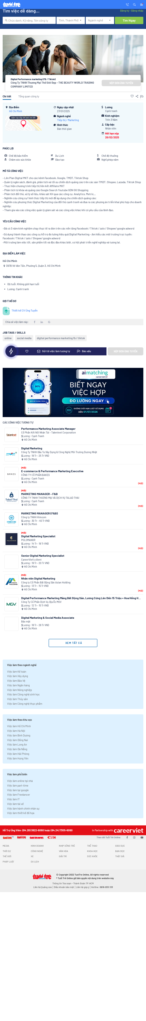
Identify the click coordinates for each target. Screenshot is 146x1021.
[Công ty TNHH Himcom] (11, 519)
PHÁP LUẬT (8, 861)
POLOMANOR (28, 540)
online (8, 338)
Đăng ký (124, 10)
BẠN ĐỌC (120, 851)
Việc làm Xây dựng (17, 676)
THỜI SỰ (7, 851)
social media (24, 338)
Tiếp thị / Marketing (68, 120)
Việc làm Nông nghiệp (19, 689)
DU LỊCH (35, 861)
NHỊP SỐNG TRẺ (67, 845)
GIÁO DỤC (120, 845)
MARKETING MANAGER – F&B (39, 494)
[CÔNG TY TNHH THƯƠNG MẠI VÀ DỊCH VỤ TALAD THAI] (11, 497)
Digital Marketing (31, 448)
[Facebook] (127, 837)
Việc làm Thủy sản (17, 699)
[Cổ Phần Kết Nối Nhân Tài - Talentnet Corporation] (11, 435)
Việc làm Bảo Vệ (16, 680)
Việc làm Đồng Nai (17, 740)
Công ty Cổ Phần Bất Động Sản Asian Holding (46, 582)
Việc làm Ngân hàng (18, 685)
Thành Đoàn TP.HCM (83, 883)
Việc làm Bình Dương (18, 735)
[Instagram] (134, 837)
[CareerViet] (128, 830)
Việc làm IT (13, 799)
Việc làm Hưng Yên (17, 758)
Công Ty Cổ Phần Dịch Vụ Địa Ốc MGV (41, 601)
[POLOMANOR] (11, 539)
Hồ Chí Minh (15, 111)
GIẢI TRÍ (63, 856)
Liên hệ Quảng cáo (42, 887)
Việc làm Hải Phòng (18, 753)
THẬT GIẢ (119, 856)
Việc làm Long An (17, 744)
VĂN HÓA (63, 851)
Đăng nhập (137, 10)
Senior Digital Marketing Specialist (42, 555)
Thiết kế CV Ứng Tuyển (25, 310)
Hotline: (102, 887)
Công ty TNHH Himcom (33, 517)
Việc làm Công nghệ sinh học (23, 694)
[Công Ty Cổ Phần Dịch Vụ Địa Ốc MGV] (11, 604)
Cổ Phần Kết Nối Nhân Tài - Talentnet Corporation (48, 432)
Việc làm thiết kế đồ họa (20, 813)
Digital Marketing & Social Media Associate (47, 617)
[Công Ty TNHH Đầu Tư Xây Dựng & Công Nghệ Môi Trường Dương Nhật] (11, 454)
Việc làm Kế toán (16, 671)
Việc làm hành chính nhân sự (23, 808)
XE (32, 856)
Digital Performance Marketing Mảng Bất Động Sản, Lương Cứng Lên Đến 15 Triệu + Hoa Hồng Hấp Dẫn (81, 598)
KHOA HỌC (92, 851)
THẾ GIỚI (7, 856)
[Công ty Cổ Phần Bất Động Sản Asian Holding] (11, 581)
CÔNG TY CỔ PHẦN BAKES (35, 474)
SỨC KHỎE (92, 856)
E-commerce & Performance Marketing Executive (52, 471)
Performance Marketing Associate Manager (48, 428)
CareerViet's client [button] (31, 559)
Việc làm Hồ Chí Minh (19, 726)
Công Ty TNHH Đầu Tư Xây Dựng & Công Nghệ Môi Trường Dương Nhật (59, 452)
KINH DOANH (37, 845)
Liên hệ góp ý (82, 887)
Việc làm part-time (17, 785)
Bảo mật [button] (25, 621)
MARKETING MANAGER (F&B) (39, 513)
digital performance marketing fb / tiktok (61, 338)
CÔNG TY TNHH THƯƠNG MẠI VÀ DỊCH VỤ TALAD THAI (50, 497)
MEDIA (6, 845)
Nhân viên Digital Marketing (38, 578)
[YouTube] (142, 837)
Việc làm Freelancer (18, 794)
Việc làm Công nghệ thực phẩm (24, 703)
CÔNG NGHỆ (37, 851)
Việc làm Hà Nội (16, 730)
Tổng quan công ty (28, 96)
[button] (134, 4)
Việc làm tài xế (15, 803)
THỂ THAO (92, 845)
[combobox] (29, 20)
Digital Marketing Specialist (38, 536)
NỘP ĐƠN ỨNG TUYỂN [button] (121, 83)
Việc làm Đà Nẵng (17, 749)
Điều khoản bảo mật (64, 887)
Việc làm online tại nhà (20, 780)
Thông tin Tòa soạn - (62, 883)
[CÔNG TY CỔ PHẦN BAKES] (11, 474)
